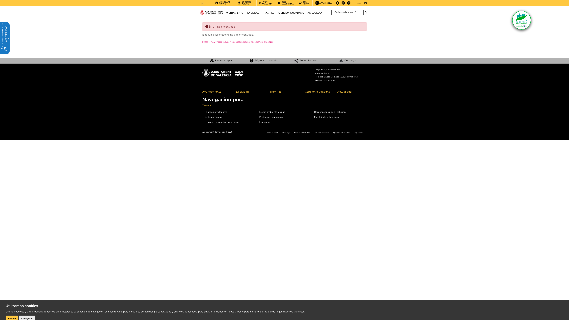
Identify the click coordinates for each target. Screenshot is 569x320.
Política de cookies (321, 133)
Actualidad (344, 91)
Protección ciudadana (271, 117)
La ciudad (242, 91)
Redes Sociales (308, 60)
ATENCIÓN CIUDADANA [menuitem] (291, 13)
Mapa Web (358, 133)
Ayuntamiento (211, 91)
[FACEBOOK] (338, 4)
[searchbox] (347, 12)
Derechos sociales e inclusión (330, 112)
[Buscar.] (366, 12)
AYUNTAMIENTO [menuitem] (234, 13)
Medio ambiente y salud (272, 112)
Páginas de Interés (266, 60)
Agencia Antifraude (341, 133)
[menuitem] (217, 92)
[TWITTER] (343, 4)
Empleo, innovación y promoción (222, 122)
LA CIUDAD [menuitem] (253, 13)
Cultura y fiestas (213, 117)
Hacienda (264, 122)
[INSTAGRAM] (349, 4)
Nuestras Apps (223, 60)
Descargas (350, 60)
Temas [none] (206, 105)
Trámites (275, 91)
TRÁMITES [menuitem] (268, 13)
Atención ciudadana (317, 91)
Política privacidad (302, 133)
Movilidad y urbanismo (326, 117)
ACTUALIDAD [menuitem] (315, 13)
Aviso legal (286, 133)
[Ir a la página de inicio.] (206, 13)
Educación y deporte (215, 112)
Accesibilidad (272, 133)
